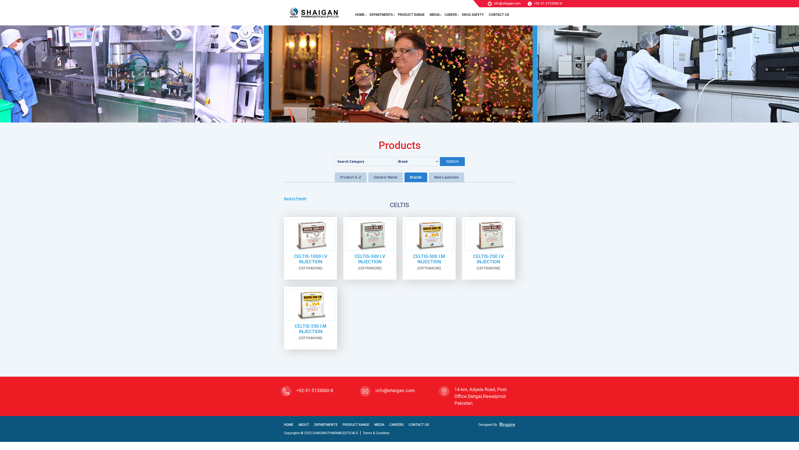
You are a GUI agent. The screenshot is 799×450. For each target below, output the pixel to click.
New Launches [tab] (446, 177)
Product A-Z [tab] (350, 177)
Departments (381, 15)
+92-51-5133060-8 (548, 3)
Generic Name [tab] (385, 177)
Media (435, 15)
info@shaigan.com (507, 3)
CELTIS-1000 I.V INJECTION (310, 259)
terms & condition (376, 433)
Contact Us (499, 15)
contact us (419, 425)
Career (451, 15)
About (303, 425)
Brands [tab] (416, 177)
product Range (355, 425)
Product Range (411, 15)
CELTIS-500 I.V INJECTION (370, 259)
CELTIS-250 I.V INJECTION (488, 259)
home (288, 425)
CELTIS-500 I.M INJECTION (429, 259)
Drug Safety (473, 15)
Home (360, 15)
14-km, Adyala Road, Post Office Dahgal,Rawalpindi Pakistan (480, 396)
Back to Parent (295, 199)
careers (396, 425)
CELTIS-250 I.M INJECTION (310, 329)
